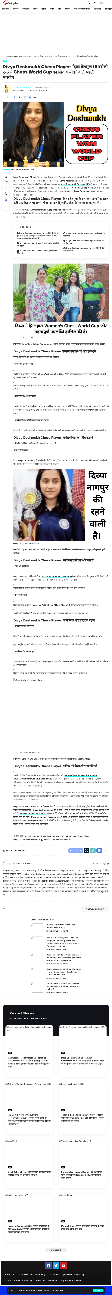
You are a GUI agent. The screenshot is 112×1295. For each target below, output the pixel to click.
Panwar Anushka (23, 87)
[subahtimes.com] (11, 3)
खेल (10, 56)
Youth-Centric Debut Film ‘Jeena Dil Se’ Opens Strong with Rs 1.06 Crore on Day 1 (62, 986)
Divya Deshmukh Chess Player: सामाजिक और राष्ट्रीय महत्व (83, 241)
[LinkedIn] (108, 864)
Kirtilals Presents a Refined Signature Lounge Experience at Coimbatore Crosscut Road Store (63, 972)
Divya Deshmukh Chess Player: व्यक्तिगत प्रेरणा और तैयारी (84, 234)
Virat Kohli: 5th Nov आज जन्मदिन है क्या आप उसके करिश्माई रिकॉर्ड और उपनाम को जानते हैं (29, 1173)
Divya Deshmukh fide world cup (27, 840)
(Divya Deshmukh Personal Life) (56, 576)
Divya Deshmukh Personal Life (57, 840)
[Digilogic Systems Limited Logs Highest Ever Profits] (37, 928)
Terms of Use (57, 1290)
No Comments (40, 87)
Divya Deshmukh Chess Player (76, 836)
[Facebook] (48, 1265)
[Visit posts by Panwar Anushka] (7, 89)
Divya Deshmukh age (51, 836)
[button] (98, 1290)
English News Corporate (57, 931)
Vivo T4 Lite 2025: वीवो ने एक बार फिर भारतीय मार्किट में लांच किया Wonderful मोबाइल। (57, 759)
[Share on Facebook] (14, 97)
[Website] (101, 864)
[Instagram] (104, 864)
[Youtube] (63, 1265)
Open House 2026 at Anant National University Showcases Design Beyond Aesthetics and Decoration (63, 957)
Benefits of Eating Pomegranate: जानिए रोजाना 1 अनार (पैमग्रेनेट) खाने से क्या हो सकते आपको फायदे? (63, 344)
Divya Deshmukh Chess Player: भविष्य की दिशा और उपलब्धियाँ (83, 249)
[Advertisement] (56, 32)
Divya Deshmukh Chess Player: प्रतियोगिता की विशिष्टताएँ (37, 251)
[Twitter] (56, 1265)
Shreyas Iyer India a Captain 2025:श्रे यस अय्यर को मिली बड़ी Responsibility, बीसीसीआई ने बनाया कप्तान (81, 1175)
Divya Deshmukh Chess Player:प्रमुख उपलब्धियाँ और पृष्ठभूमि (38, 244)
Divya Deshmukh (32, 836)
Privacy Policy (42, 1290)
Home (5, 56)
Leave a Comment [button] (96, 909)
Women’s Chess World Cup (85, 188)
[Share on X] (19, 97)
